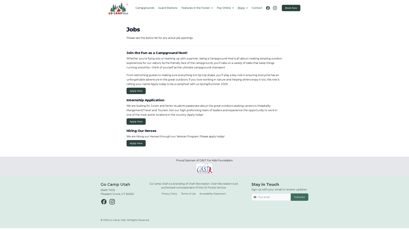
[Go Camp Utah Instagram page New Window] (112, 202)
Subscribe (299, 197)
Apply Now (136, 90)
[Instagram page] (275, 8)
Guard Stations (167, 7)
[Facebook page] (268, 8)
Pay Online (224, 7)
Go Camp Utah (115, 184)
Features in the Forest (195, 7)
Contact (257, 7)
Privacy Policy (169, 193)
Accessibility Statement (213, 193)
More (241, 7)
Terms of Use (188, 193)
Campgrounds (144, 7)
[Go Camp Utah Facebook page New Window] (104, 202)
